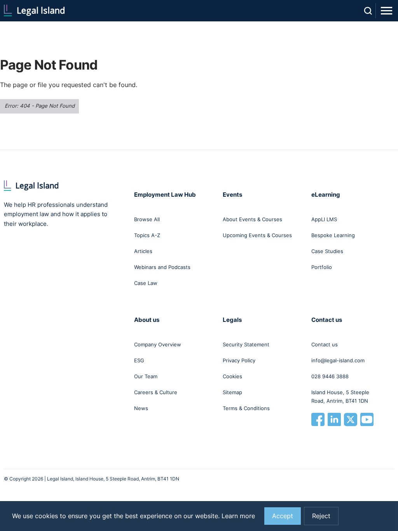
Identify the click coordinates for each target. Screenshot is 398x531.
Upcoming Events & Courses (257, 235)
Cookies (232, 376)
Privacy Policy (239, 360)
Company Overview (157, 344)
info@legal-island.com (338, 360)
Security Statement (246, 344)
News (141, 408)
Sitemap (232, 392)
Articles (143, 251)
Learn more (238, 516)
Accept (282, 516)
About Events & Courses (252, 219)
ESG (139, 360)
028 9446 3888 (330, 376)
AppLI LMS (324, 219)
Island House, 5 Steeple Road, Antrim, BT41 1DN (340, 396)
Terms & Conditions (246, 408)
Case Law (145, 283)
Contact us (324, 344)
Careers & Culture (155, 392)
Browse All (147, 219)
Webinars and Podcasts (162, 267)
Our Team (145, 376)
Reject (321, 516)
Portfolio (321, 267)
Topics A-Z (147, 235)
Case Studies (327, 251)
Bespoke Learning (333, 235)
